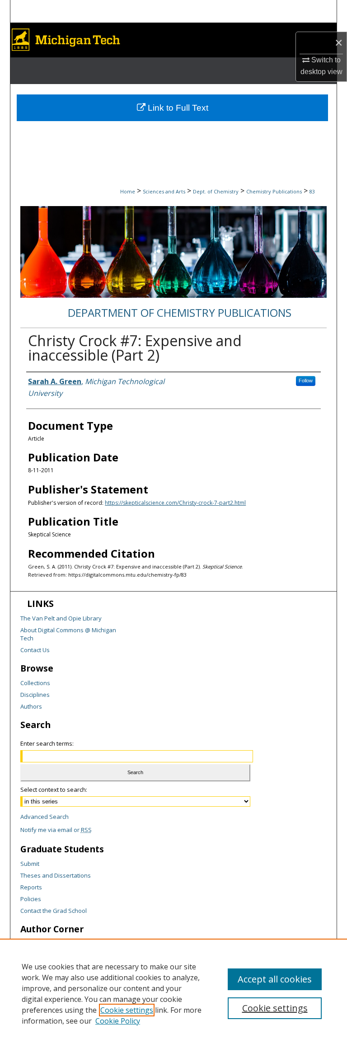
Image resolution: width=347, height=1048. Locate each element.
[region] (173, 993)
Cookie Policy (117, 1021)
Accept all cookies (275, 979)
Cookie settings (126, 1010)
